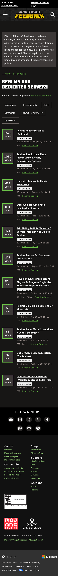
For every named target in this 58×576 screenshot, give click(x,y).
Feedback (35, 468)
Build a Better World (12, 475)
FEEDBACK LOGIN (40, 2)
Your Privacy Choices (31, 570)
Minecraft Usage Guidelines (15, 540)
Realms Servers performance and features (33, 257)
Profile (33, 486)
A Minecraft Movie (11, 478)
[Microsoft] (49, 556)
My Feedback (11, 120)
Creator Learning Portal (13, 468)
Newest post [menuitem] (10, 105)
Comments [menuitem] (10, 112)
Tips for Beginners (38, 461)
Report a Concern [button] (30, 145)
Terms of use (7, 566)
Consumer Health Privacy (30, 562)
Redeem (34, 490)
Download (35, 475)
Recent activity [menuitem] (30, 105)
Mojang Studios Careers (14, 471)
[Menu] (5, 14)
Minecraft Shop (37, 453)
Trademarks (19, 566)
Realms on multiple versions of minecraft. (35, 307)
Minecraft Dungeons (12, 453)
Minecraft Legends (11, 456)
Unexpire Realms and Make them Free (32, 183)
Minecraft (8, 449)
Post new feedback (41, 95)
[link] (11, 420)
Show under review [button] (30, 112)
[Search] (52, 14)
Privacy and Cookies (10, 562)
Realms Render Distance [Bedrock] (30, 132)
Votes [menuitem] (46, 105)
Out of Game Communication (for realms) (34, 354)
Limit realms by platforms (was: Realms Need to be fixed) (34, 378)
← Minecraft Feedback (14, 73)
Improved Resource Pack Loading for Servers (31, 206)
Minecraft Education (12, 460)
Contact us (35, 478)
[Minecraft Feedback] (29, 14)
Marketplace (36, 449)
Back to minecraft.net (9, 4)
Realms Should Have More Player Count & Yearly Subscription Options (31, 158)
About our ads (32, 566)
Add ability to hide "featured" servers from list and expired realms (34, 232)
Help (33, 5)
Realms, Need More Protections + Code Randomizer (35, 331)
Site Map (34, 471)
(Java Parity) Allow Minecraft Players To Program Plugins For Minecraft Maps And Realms (34, 282)
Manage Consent (36, 540)
